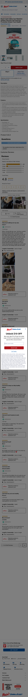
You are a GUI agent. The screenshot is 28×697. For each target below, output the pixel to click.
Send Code (14, 348)
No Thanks (14, 351)
